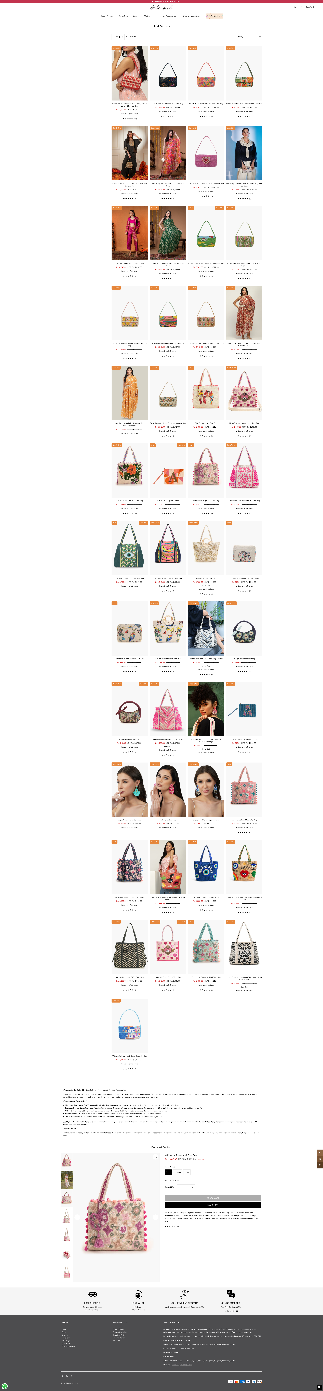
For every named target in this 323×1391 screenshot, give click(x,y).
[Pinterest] (71, 1376)
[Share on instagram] (320, 1159)
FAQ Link (116, 1340)
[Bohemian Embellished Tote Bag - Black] (206, 628)
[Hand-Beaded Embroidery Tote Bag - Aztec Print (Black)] (244, 947)
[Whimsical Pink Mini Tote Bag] (244, 789)
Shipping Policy (119, 1335)
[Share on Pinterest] (320, 1165)
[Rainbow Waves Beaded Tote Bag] (168, 548)
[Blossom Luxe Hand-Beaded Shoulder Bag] (206, 233)
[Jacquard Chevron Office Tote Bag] (130, 947)
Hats (64, 1329)
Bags (64, 1332)
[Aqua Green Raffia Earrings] (130, 789)
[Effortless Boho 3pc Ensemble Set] (130, 233)
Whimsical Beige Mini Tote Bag (181, 1155)
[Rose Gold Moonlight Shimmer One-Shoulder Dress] (130, 393)
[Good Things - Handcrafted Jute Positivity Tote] (244, 867)
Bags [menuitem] (135, 16)
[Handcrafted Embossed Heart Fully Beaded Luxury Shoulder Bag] (130, 73)
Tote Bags (66, 1340)
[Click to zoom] (155, 1157)
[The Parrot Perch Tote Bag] (206, 393)
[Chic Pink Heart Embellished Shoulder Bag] (206, 153)
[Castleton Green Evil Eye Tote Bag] (130, 548)
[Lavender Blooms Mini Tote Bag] (130, 470)
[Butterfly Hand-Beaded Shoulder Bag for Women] (244, 233)
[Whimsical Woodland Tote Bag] (168, 628)
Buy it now (212, 1205)
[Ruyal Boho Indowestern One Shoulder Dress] (168, 233)
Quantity (169, 1187)
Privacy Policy (118, 1329)
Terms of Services (120, 1332)
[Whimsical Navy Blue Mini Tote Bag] (130, 867)
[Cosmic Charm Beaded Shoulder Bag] (168, 73)
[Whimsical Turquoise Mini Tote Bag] (206, 947)
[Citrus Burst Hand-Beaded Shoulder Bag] (206, 73)
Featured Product (161, 1147)
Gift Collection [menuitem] (213, 16)
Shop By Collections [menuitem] (191, 16)
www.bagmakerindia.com (182, 1365)
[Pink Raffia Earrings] (168, 789)
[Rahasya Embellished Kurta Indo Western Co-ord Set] (130, 153)
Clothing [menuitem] (148, 16)
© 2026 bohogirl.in (68, 1383)
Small (168, 1172)
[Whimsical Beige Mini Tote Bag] (206, 470)
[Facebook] (62, 1376)
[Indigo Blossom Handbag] (244, 628)
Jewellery (66, 1338)
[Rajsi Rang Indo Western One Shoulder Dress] (168, 153)
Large (187, 1172)
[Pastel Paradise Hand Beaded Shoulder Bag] (244, 73)
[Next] (236, 1)
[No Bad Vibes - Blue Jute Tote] (206, 867)
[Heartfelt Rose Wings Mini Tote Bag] (244, 393)
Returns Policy (119, 1338)
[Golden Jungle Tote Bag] (206, 548)
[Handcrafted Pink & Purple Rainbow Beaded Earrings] (206, 709)
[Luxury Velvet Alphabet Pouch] (244, 709)
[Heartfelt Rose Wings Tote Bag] (168, 947)
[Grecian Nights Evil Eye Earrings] (206, 789)
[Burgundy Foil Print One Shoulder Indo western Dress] (244, 313)
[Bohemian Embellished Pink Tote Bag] (244, 470)
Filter (116, 37)
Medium (177, 1172)
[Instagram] (67, 1376)
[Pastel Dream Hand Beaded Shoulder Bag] (168, 313)
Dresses (65, 1335)
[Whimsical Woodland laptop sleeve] (130, 628)
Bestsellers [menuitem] (123, 16)
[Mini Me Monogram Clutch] (168, 470)
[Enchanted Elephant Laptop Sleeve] (244, 548)
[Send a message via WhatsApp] (4, 1386)
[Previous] (87, 1)
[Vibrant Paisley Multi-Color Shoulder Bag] (130, 1026)
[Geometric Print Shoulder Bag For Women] (206, 313)
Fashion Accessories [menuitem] (167, 16)
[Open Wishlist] (319, 1387)
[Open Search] (295, 7)
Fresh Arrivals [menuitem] (107, 16)
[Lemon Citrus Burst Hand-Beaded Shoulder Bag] (130, 313)
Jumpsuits (66, 1343)
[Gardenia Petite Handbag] (130, 709)
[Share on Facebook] (320, 1153)
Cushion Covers (68, 1346)
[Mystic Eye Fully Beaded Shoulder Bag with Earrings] (244, 153)
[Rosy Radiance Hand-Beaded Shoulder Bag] (168, 393)
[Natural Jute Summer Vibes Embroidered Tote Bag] (168, 867)
